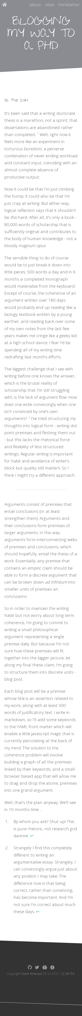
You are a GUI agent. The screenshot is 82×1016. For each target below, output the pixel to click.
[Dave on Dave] (52, 967)
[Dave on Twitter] (37, 967)
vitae (49, 4)
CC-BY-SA (68, 974)
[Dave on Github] (30, 967)
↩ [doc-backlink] (31, 836)
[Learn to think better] (44, 967)
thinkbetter (69, 4)
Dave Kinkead (32, 974)
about (35, 4)
